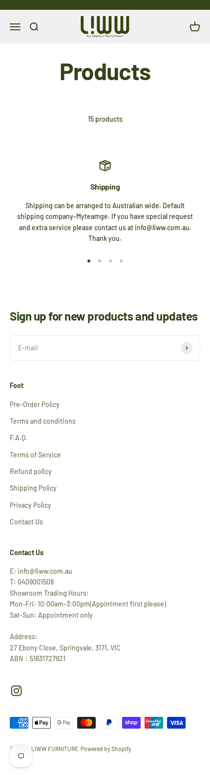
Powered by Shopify (106, 748)
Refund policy (31, 471)
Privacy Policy (30, 505)
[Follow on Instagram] (16, 690)
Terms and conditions (43, 421)
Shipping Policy (33, 488)
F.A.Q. (18, 437)
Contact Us (26, 522)
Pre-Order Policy (35, 404)
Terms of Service (35, 455)
